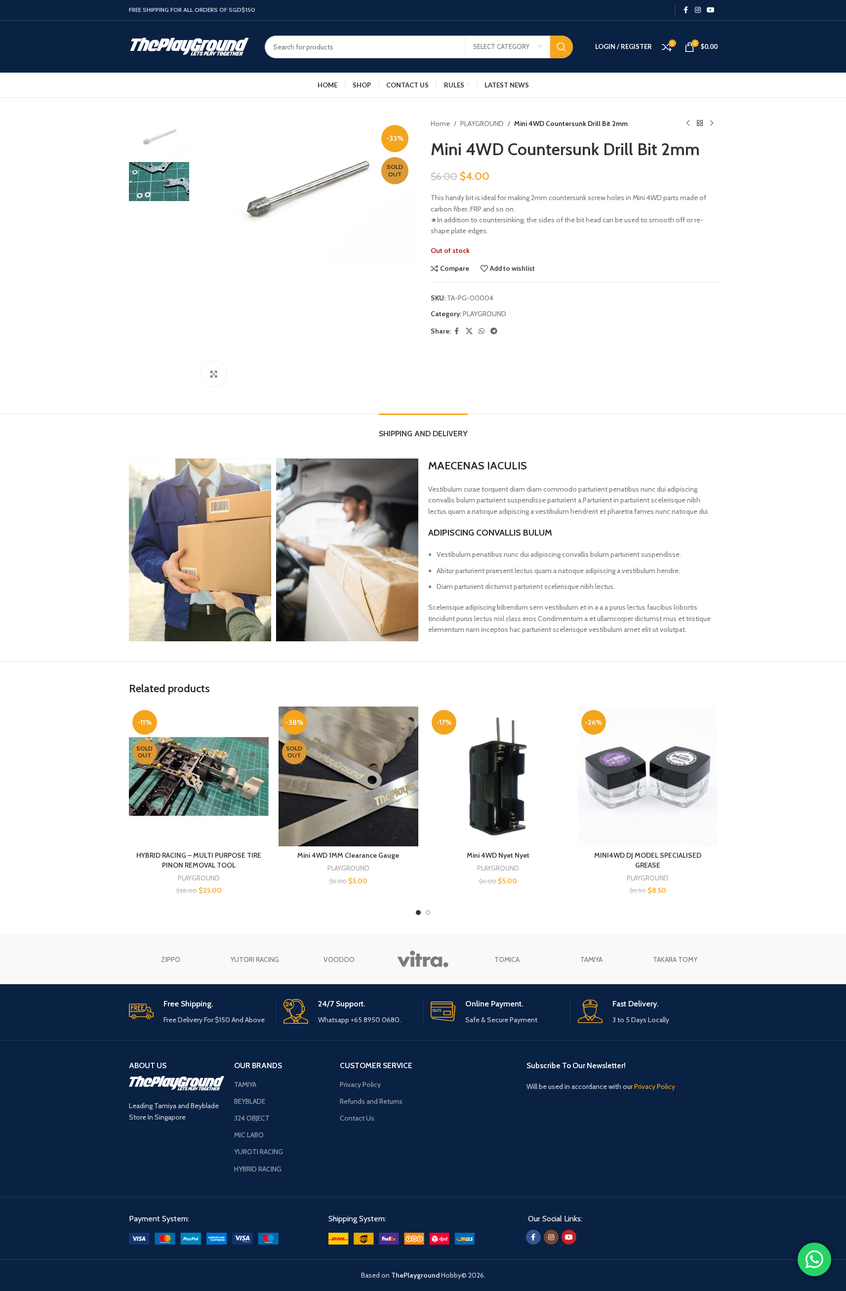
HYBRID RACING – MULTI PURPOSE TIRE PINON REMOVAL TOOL (198, 860)
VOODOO (339, 959)
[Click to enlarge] (213, 373)
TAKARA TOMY (675, 959)
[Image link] (204, 1237)
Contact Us (357, 1118)
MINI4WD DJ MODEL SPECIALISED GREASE (647, 860)
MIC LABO (249, 1134)
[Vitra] (423, 959)
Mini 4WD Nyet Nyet (498, 855)
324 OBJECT (252, 1118)
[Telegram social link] (493, 331)
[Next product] (712, 123)
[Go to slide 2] (428, 912)
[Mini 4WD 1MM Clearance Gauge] (348, 776)
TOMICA (507, 959)
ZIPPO (170, 959)
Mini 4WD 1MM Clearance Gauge (348, 855)
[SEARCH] (561, 47)
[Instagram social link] (698, 10)
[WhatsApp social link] (481, 331)
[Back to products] (700, 123)
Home (440, 123)
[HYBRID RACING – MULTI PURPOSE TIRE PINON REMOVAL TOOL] (199, 776)
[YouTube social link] (711, 10)
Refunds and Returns (371, 1101)
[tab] (423, 429)
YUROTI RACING (258, 1151)
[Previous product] (688, 123)
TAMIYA (591, 959)
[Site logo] (189, 46)
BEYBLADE (249, 1101)
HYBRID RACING (258, 1169)
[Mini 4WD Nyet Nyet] (498, 776)
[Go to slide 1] (418, 912)
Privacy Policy (360, 1084)
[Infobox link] (198, 1012)
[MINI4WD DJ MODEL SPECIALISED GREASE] (648, 776)
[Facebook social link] (686, 10)
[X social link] (469, 331)
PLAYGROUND (482, 123)
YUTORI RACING (254, 959)
